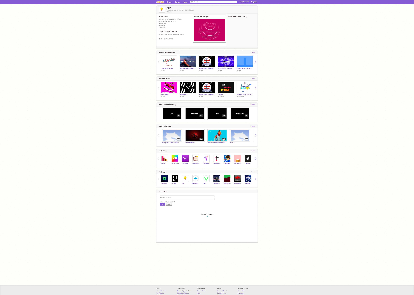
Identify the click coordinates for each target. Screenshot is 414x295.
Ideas (185, 2)
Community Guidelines (184, 291)
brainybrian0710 (227, 183)
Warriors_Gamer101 (248, 183)
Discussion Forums (183, 293)
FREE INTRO (165, 94)
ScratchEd (241, 291)
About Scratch (161, 291)
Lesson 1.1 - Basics (167, 68)
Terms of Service (222, 291)
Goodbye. (221, 94)
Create (169, 2)
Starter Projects (202, 291)
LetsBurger (241, 96)
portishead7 (175, 163)
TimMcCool (206, 163)
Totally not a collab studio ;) (170, 143)
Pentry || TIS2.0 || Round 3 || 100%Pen (245, 94)
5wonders (195, 183)
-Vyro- (205, 183)
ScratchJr (241, 293)
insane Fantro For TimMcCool (207, 68)
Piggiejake (227, 163)
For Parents (160, 293)
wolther (163, 163)
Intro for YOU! (184, 94)
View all (253, 52)
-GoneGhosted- (217, 183)
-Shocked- (164, 183)
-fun (164, 70)
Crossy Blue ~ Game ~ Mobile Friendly (245, 68)
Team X (232, 143)
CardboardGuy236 (238, 163)
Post (162, 204)
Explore (177, 2)
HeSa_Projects (238, 183)
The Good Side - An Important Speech (188, 68)
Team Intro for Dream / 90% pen (226, 68)
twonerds (185, 163)
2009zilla (222, 96)
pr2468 (174, 183)
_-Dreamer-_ (248, 163)
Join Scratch (244, 2)
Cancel (169, 204)
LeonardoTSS (196, 163)
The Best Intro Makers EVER (216, 143)
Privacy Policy (221, 293)
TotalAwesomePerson (217, 163)
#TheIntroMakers (190, 143)
